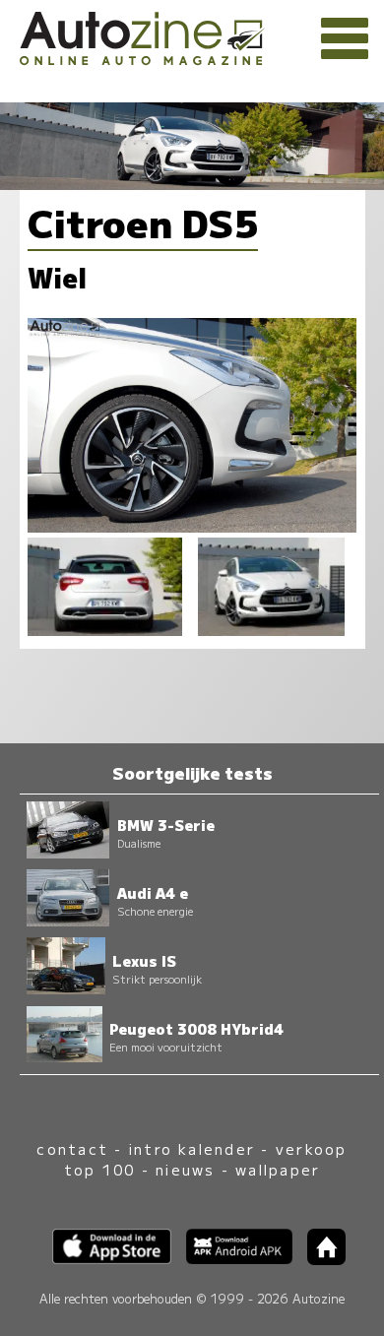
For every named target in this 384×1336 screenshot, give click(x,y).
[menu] (344, 39)
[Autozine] (192, 35)
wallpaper (277, 1169)
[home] (319, 1258)
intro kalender (192, 1148)
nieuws (185, 1169)
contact (72, 1148)
